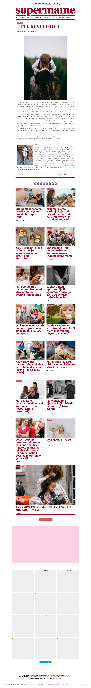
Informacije (71, 684)
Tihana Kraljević (22, 31)
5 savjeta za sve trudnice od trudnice (43, 173)
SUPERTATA (68, 17)
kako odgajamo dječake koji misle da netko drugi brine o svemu (59, 405)
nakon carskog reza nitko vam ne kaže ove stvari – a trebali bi (60, 365)
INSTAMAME (19, 466)
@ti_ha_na (36, 169)
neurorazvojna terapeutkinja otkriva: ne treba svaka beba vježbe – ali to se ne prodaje (30, 367)
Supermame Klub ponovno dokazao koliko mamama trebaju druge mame (59, 252)
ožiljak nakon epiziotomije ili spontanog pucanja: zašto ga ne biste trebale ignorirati (58, 292)
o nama (22, 17)
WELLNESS (61, 17)
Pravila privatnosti (56, 678)
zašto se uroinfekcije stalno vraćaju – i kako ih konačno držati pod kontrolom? (29, 253)
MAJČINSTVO (30, 17)
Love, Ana (66, 675)
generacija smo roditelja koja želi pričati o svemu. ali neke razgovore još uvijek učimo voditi (58, 214)
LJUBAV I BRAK (46, 17)
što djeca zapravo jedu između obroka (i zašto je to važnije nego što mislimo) (60, 329)
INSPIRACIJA (38, 17)
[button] (23, 581)
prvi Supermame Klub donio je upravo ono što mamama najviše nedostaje (30, 329)
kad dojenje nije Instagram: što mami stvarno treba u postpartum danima (29, 291)
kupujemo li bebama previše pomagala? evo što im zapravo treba (29, 213)
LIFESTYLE (54, 17)
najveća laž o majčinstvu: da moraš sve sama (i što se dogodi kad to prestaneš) (29, 406)
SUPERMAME (25, 466)
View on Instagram (46, 662)
